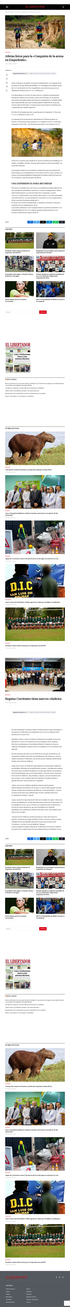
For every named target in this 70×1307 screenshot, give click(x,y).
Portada (7, 12)
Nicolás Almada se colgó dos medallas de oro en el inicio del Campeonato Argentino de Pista (50, 276)
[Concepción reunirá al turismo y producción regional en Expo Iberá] (35, 448)
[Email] (6, 82)
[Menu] (7, 7)
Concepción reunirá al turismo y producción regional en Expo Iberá (28, 470)
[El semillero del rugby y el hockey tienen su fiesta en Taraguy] (19, 264)
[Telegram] (6, 86)
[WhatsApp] (6, 90)
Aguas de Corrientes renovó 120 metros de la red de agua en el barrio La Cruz (31, 559)
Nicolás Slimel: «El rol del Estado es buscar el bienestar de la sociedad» (25, 393)
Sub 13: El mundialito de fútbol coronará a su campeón (50, 300)
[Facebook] (6, 74)
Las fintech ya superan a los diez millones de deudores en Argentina (24, 388)
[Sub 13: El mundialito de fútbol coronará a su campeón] (50, 289)
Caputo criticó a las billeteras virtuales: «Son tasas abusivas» (22, 390)
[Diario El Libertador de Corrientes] (35, 7)
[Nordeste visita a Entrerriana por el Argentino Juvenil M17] (19, 240)
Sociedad (7, 467)
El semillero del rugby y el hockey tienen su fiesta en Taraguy (19, 275)
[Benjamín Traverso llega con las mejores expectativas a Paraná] (50, 240)
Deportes (7, 52)
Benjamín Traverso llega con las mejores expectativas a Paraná (50, 252)
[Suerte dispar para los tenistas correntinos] (19, 289)
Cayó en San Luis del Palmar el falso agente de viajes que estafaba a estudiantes (32, 602)
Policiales (8, 599)
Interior (7, 510)
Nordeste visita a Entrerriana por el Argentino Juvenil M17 (17, 252)
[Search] (63, 7)
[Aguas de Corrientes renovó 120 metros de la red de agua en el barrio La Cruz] (35, 537)
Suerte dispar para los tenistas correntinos (15, 300)
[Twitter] (6, 78)
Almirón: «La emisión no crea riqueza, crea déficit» (19, 396)
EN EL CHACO (11, 379)
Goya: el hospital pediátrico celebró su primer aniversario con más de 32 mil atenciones (31, 514)
